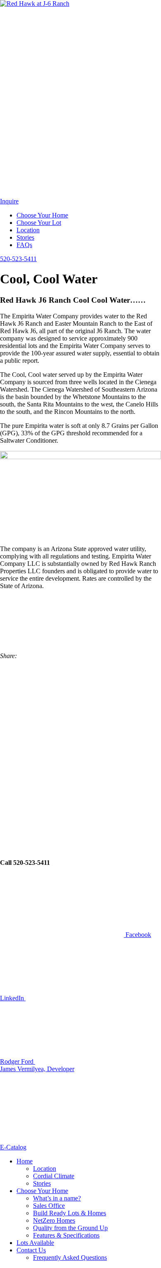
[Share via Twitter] (62, 719)
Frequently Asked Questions (70, 1257)
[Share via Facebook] (62, 846)
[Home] (34, 3)
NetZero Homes (54, 1220)
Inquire (9, 201)
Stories (25, 237)
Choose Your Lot (39, 222)
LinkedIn (13, 998)
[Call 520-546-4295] (62, 193)
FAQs (24, 244)
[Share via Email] (80, 655)
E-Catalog (13, 1147)
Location (28, 230)
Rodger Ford (17, 1061)
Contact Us (31, 1250)
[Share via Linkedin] (62, 782)
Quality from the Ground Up (70, 1227)
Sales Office (49, 1205)
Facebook (137, 934)
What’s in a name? (57, 1198)
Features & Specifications (66, 1235)
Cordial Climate (53, 1175)
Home (25, 1161)
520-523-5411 (18, 258)
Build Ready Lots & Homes (69, 1213)
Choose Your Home (42, 215)
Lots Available (35, 1242)
